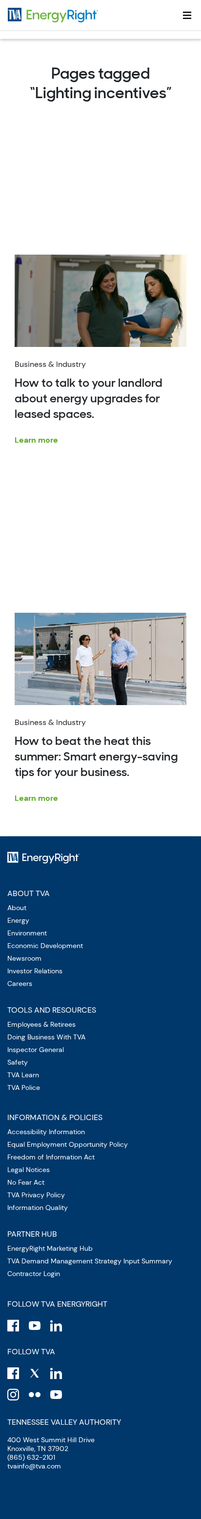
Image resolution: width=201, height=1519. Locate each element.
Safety (17, 1062)
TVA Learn (23, 1074)
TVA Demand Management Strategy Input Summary (89, 1261)
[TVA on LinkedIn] (56, 1373)
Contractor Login (33, 1273)
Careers (19, 983)
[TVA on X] (34, 1373)
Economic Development (45, 945)
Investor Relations (34, 971)
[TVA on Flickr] (34, 1394)
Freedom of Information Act (51, 1157)
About (16, 907)
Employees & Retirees (41, 1024)
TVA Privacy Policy (36, 1195)
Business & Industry (88, 402)
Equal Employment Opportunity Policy (67, 1144)
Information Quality (37, 1207)
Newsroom (24, 958)
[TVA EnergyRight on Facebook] (13, 1325)
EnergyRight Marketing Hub (50, 1248)
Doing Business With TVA (46, 1037)
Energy (18, 920)
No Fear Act (25, 1182)
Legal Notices (28, 1169)
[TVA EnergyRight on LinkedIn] (56, 1325)
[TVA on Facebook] (13, 1373)
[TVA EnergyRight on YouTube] (34, 1325)
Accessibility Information (46, 1131)
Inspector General (35, 1049)
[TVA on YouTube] (56, 1394)
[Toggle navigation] (187, 15)
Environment (27, 933)
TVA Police (23, 1087)
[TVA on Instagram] (13, 1394)
